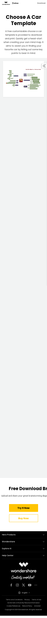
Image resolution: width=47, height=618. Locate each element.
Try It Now (23, 508)
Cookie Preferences (13, 606)
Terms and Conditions (14, 600)
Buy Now (23, 518)
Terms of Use (36, 600)
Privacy (27, 600)
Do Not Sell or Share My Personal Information (23, 603)
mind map (35, 42)
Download (41, 3)
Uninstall (37, 606)
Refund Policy (27, 606)
